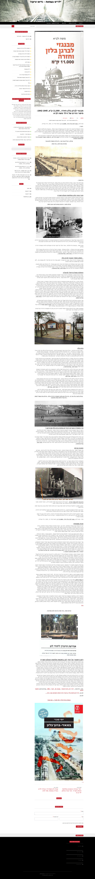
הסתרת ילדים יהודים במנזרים (24, 53)
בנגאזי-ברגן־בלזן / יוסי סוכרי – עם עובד (59, 700)
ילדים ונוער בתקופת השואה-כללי (23, 77)
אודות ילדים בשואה (72, 23)
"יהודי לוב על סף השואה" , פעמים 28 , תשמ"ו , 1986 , (60, 689)
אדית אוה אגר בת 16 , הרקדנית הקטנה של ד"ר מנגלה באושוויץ (75, 848)
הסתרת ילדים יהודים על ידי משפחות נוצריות (21, 56)
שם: (82, 816)
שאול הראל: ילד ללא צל (25, 134)
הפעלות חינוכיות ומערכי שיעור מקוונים (22, 59)
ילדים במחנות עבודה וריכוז (72, 120)
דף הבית (80, 23)
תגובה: (82, 811)
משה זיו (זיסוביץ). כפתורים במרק (23, 137)
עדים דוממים (27, 91)
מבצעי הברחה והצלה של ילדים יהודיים (22, 85)
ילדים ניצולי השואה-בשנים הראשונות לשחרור (57, 120)
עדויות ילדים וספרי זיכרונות (24, 88)
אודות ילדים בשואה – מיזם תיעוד (53, 23)
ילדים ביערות (27, 71)
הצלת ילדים (27, 62)
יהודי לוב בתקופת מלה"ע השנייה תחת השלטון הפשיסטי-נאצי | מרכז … (62, 693)
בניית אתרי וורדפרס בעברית (47, 875)
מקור (82, 605)
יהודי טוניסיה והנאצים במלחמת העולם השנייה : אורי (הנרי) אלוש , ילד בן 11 (71, 790)
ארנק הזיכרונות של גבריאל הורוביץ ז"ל (22, 131)
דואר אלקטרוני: (55, 816)
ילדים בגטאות (27, 69)
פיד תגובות (27, 193)
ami (70, 118)
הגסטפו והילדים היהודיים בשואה (23, 48)
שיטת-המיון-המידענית (25, 94)
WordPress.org (27, 196)
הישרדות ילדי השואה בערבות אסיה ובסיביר (21, 51)
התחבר (28, 188)
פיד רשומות (27, 191)
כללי (29, 83)
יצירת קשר (64, 23)
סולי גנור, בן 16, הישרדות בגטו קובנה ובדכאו (21, 139)
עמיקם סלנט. (42, 873)
